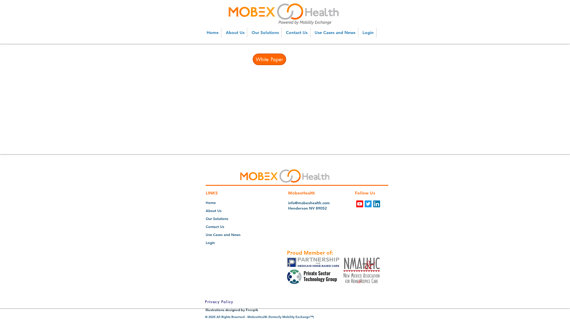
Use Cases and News (223, 235)
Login (210, 243)
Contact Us (215, 227)
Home (211, 203)
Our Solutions (217, 219)
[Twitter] (368, 203)
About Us (214, 211)
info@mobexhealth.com (309, 203)
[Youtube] (359, 203)
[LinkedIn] (376, 203)
